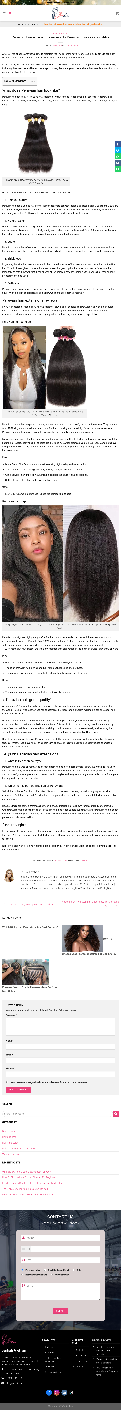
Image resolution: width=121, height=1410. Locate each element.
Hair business (9, 1137)
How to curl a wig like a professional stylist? (30, 904)
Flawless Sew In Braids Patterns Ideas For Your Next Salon (32, 1183)
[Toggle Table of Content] (31, 81)
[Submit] (116, 1114)
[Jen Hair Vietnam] (60, 13)
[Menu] (4, 13)
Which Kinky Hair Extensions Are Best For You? (30, 927)
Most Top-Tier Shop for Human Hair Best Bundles (28, 1194)
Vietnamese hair (10, 1154)
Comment (11, 1015)
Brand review (9, 1131)
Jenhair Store (71, 46)
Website (10, 1068)
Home (21, 24)
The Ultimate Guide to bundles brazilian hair (25, 1188)
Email (9, 1055)
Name (9, 1041)
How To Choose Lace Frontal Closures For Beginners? (30, 1177)
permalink (84, 861)
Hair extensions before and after (18, 1148)
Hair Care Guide (34, 24)
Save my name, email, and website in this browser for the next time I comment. (49, 1082)
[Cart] (117, 13)
